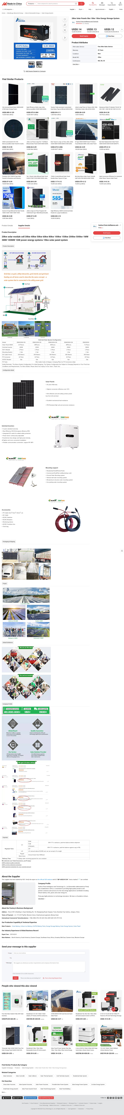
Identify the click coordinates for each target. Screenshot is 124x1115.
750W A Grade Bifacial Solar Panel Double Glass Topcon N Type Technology (60, 177)
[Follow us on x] (111, 1098)
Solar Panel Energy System (47, 1089)
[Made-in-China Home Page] (12, 4)
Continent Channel (83, 1103)
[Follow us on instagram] (113, 1098)
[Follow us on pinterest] (119, 1098)
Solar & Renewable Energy (32, 13)
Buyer (80, 9)
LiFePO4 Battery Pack (38, 926)
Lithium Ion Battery (26, 926)
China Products (34, 1103)
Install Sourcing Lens (47, 1098)
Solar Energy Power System (80, 1084)
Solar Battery (16, 926)
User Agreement (72, 1108)
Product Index (93, 1103)
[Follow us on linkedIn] (121, 1098)
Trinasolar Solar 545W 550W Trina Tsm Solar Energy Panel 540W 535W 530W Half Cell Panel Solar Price (12, 1050)
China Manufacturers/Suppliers (47, 1103)
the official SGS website (45, 879)
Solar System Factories (25, 1084)
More (3, 1092)
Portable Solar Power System (60, 1084)
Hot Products (25, 1103)
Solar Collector (33, 1076)
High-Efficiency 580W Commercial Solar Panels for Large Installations (62, 212)
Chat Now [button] (111, 36)
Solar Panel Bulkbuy (64, 1089)
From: (10, 953)
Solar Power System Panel (29, 1089)
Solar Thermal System (46, 1076)
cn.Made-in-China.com (79, 1105)
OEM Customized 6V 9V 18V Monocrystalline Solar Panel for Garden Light (13, 143)
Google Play (17, 1098)
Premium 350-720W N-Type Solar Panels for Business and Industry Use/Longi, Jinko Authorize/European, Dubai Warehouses (13, 177)
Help (90, 9)
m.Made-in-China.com (66, 1105)
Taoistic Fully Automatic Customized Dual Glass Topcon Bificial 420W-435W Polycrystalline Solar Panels (61, 108)
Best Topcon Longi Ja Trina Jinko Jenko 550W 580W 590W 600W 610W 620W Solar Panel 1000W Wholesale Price (62, 143)
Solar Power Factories (42, 1084)
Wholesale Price (73, 1103)
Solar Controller (20, 1076)
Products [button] (31, 4)
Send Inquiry (84, 36)
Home (3, 13)
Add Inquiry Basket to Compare (36, 71)
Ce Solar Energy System (98, 1084)
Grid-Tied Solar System (63, 1076)
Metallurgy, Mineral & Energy (15, 13)
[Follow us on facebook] (108, 1098)
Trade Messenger (30, 1098)
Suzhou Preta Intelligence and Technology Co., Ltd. (87, 21)
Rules (121, 9)
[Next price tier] (121, 29)
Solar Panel (77, 926)
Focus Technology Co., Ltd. (49, 1108)
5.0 (100, 227)
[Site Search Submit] (81, 4)
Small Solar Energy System (10, 1089)
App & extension (100, 9)
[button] (76, 3)
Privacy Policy (89, 1108)
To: (11, 958)
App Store (6, 1098)
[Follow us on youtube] (116, 1098)
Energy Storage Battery (53, 926)
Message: (9, 963)
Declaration (81, 1108)
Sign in (120, 5)
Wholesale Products (62, 1103)
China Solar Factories (9, 1084)
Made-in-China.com (54, 1105)
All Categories (8, 9)
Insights (100, 1103)
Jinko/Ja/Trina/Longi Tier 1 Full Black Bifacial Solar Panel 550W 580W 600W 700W (37, 143)
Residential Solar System (80, 1076)
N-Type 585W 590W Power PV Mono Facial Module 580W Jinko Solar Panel (85, 143)
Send (15, 978)
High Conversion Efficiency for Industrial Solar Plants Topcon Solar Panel (110, 177)
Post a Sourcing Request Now (52, 978)
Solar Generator (7, 1076)
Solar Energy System (47, 13)
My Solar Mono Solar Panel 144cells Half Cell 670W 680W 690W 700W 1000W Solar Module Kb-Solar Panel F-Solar (86, 177)
